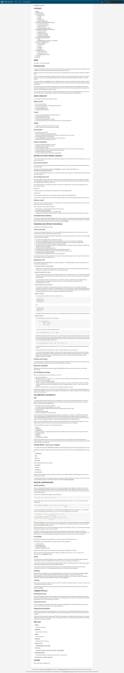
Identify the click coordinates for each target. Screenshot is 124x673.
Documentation (41, 19)
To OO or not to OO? (42, 30)
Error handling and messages (44, 36)
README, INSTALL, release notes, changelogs (48, 40)
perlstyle (36, 70)
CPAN (43, 5)
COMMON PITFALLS (40, 50)
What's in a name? (42, 26)
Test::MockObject (60, 650)
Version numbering (42, 43)
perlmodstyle (36, 5)
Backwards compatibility (43, 35)
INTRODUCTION (39, 12)
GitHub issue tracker (62, 669)
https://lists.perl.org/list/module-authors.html (43, 170)
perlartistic (41, 588)
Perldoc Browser (8, 2)
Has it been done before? (43, 23)
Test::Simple (38, 650)
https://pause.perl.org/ (40, 652)
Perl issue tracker (66, 671)
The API (39, 17)
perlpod (36, 634)
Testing (39, 46)
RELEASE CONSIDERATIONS (42, 42)
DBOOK (48, 669)
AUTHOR (38, 57)
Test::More (54, 650)
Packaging (40, 47)
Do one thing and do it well (43, 25)
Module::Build (47, 645)
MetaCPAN (58, 169)
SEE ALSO (38, 55)
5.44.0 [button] (15, 2)
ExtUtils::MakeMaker (40, 645)
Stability (39, 18)
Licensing (40, 49)
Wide (102, 2)
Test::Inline (43, 650)
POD (39, 39)
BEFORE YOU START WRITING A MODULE (45, 22)
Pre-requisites (41, 44)
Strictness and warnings (43, 33)
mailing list (72, 671)
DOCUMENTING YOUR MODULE (43, 37)
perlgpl (35, 588)
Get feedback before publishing (44, 28)
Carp (66, 384)
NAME (37, 11)
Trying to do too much (42, 53)
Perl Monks (66, 221)
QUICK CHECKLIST (40, 14)
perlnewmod (47, 81)
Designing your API (42, 32)
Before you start (41, 15)
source (41, 5)
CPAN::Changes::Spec (69, 479)
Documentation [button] (26, 2)
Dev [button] (20, 2)
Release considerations (43, 21)
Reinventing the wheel (42, 51)
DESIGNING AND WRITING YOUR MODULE (45, 29)
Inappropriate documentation (44, 54)
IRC (75, 671)
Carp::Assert (48, 650)
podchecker (37, 638)
